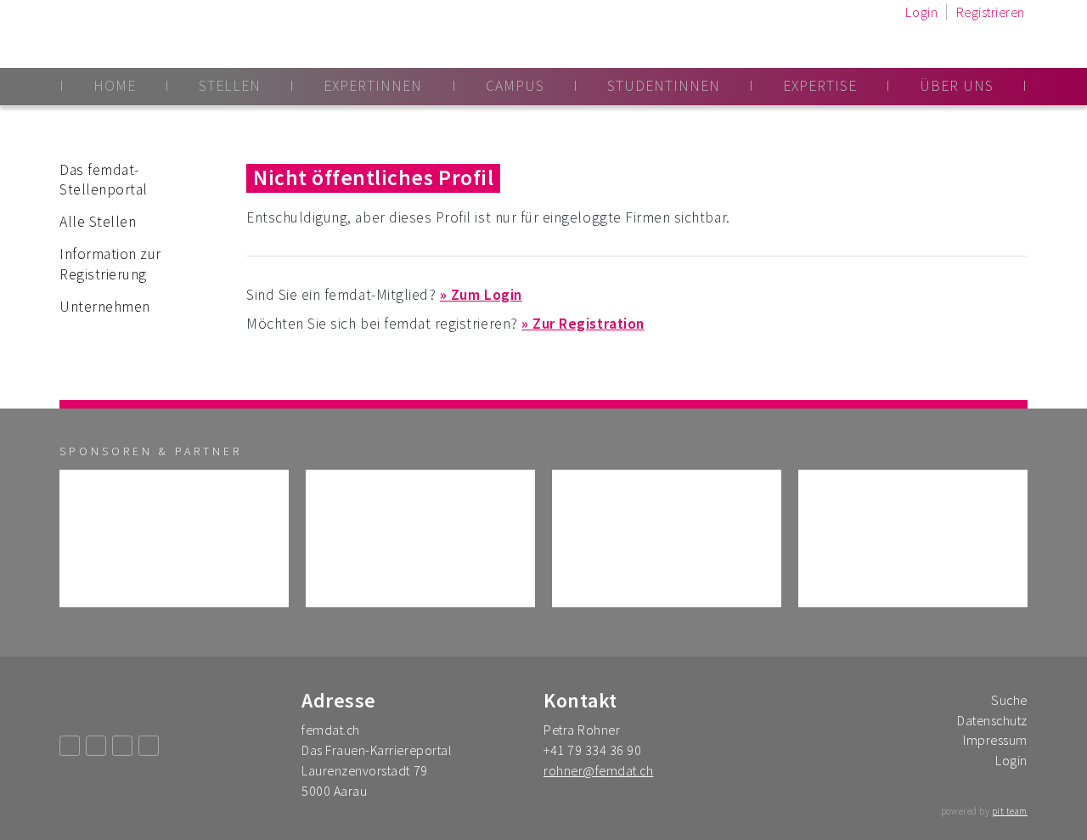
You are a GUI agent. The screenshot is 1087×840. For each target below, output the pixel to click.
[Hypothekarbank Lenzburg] (666, 538)
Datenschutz (992, 720)
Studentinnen (663, 85)
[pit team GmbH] (420, 538)
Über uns (957, 85)
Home (114, 85)
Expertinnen (373, 85)
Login (921, 11)
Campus (515, 85)
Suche (1009, 699)
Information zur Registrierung (110, 264)
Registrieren (990, 11)
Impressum (995, 739)
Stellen (230, 85)
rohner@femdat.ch (598, 770)
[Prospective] (174, 538)
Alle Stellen (97, 221)
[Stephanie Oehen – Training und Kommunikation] (913, 538)
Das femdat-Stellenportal (103, 180)
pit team (1010, 811)
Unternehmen (104, 306)
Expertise (820, 85)
